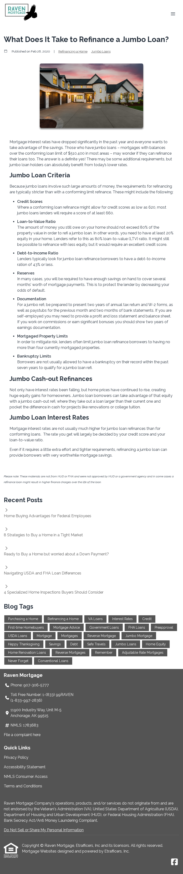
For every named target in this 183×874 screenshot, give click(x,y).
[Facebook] (174, 862)
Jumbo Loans (101, 51)
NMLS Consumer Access (26, 776)
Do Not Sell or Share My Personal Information (44, 830)
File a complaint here (22, 734)
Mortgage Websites (39, 851)
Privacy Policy (16, 757)
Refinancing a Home (72, 51)
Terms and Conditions (23, 786)
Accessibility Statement (25, 767)
